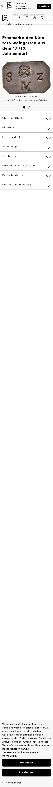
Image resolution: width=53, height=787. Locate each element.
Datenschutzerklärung (15, 749)
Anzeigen (44, 6)
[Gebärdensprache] (41, 17)
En (49, 17)
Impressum (9, 752)
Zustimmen (26, 772)
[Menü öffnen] (19, 17)
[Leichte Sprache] (34, 17)
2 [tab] (29, 107)
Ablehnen (26, 762)
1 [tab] (24, 107)
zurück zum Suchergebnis (19, 24)
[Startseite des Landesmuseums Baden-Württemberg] (6, 20)
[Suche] (26, 17)
